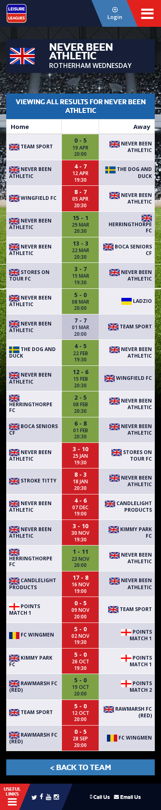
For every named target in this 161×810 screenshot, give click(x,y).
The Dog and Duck (32, 352)
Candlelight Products (133, 506)
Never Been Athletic (136, 147)
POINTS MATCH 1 (24, 609)
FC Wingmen (36, 634)
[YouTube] (48, 796)
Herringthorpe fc (130, 227)
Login (114, 17)
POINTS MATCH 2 (141, 686)
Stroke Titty (38, 480)
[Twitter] (34, 797)
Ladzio (142, 300)
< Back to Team (80, 767)
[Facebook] (41, 796)
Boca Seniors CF (133, 250)
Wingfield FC (38, 197)
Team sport (36, 146)
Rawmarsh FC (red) (33, 686)
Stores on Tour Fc (29, 275)
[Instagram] (56, 796)
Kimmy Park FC (135, 532)
